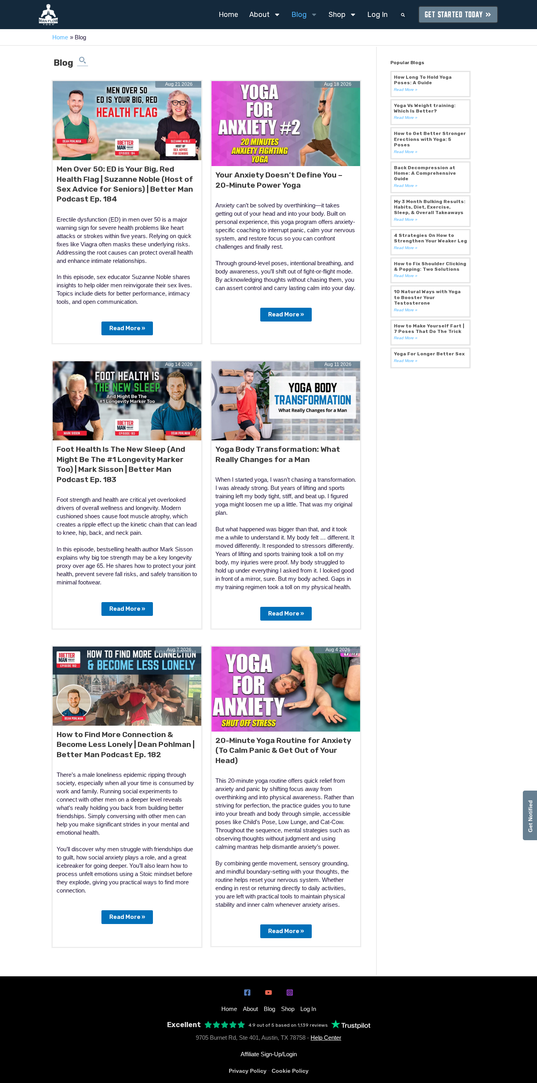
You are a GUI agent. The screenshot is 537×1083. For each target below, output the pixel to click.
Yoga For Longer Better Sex (429, 354)
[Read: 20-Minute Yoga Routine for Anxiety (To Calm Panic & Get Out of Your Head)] (285, 688)
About (259, 14)
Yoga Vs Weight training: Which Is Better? (425, 108)
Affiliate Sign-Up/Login (269, 1054)
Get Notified (530, 815)
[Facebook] (247, 992)
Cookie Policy (290, 1071)
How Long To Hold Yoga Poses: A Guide (423, 79)
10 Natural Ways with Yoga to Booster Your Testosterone (427, 297)
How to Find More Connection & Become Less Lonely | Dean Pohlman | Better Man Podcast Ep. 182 (126, 744)
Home (228, 14)
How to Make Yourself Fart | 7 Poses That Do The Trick (429, 328)
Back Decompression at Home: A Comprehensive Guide (425, 173)
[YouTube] (268, 992)
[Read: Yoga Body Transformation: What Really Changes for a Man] (285, 400)
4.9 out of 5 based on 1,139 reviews (288, 1025)
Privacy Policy (248, 1071)
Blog (299, 14)
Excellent (184, 1025)
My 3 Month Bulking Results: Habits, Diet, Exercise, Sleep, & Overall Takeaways (429, 207)
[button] (402, 14)
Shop (337, 14)
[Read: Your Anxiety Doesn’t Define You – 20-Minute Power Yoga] (285, 123)
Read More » (127, 327)
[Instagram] (289, 992)
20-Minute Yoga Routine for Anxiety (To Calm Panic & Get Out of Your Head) (283, 750)
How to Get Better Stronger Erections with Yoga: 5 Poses (430, 139)
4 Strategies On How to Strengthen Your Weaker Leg (430, 238)
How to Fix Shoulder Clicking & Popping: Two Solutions (430, 266)
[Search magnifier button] (82, 60)
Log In (377, 14)
